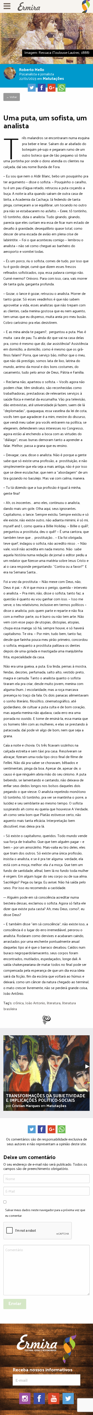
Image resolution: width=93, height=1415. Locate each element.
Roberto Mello (31, 69)
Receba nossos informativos (42, 1370)
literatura (53, 1003)
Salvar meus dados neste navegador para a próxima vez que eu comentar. (45, 1212)
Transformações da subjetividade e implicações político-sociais (45, 1098)
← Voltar (11, 96)
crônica (18, 1003)
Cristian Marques (26, 1105)
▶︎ (89, 1066)
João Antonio (35, 1003)
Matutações (53, 78)
